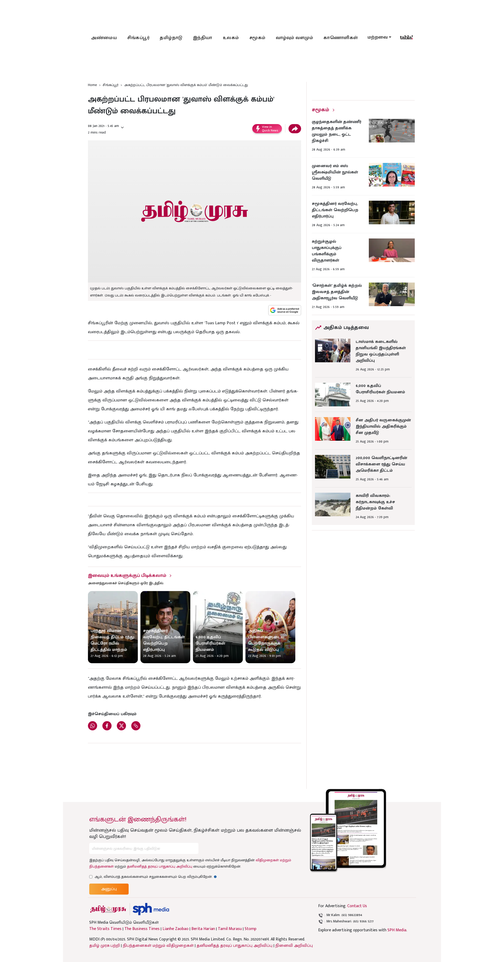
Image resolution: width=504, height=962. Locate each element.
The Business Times (142, 929)
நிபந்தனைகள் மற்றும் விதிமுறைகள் (158, 945)
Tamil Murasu (230, 929)
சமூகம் (257, 38)
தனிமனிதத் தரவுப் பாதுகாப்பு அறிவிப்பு (159, 866)
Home (92, 85)
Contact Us (357, 906)
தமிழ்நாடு (171, 38)
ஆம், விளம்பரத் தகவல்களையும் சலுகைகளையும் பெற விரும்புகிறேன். (155, 876)
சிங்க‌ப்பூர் (138, 38)
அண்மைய (104, 38)
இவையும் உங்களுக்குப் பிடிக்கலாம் (127, 576)
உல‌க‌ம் (231, 38)
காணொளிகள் (340, 38)
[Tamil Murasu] (108, 909)
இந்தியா (202, 38)
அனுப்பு (109, 888)
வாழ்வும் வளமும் (294, 38)
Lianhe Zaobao (175, 929)
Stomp (250, 929)
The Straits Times (105, 929)
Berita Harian (203, 929)
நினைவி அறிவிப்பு (294, 945)
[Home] (151, 909)
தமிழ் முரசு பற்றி (104, 945)
